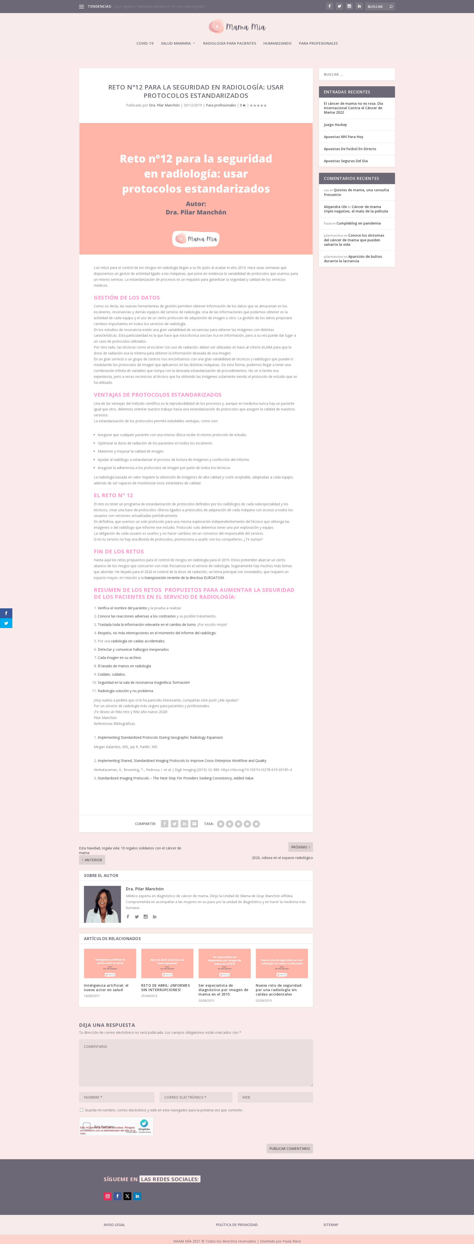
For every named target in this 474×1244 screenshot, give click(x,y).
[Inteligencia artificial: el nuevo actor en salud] (110, 963)
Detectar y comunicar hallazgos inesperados (134, 649)
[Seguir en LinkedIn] (137, 1196)
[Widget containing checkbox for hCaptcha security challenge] (116, 1126)
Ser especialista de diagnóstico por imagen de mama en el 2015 (223, 990)
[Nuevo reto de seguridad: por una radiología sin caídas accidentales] (282, 963)
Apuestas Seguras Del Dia (346, 160)
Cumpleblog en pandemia (358, 223)
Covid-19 (145, 43)
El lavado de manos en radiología (124, 666)
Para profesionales (318, 43)
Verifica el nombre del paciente (122, 608)
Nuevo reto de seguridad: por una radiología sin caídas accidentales (279, 990)
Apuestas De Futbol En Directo (350, 148)
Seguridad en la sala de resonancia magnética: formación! (144, 682)
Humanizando (277, 43)
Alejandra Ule (335, 206)
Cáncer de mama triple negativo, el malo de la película (356, 208)
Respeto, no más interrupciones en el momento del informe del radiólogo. (157, 633)
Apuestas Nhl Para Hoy (343, 136)
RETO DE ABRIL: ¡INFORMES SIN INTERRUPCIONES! (165, 987)
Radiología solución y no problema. (126, 690)
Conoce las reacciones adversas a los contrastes (137, 616)
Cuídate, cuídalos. (112, 674)
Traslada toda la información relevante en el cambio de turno (147, 624)
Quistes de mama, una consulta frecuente (356, 192)
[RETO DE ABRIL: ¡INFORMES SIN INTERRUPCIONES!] (167, 963)
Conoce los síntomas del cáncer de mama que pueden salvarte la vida (354, 239)
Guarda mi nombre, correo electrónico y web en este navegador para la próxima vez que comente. (164, 1110)
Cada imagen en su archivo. (120, 657)
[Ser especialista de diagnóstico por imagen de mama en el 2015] (224, 963)
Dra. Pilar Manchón (164, 105)
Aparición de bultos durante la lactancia (353, 258)
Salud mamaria (176, 43)
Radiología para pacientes (229, 43)
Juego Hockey (335, 124)
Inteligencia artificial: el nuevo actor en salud (106, 987)
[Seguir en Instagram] (108, 1196)
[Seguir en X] (127, 1196)
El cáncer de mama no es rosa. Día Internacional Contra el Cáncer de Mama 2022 (353, 108)
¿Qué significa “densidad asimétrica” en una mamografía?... (160, 6)
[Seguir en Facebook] (117, 1196)
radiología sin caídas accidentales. (138, 641)
